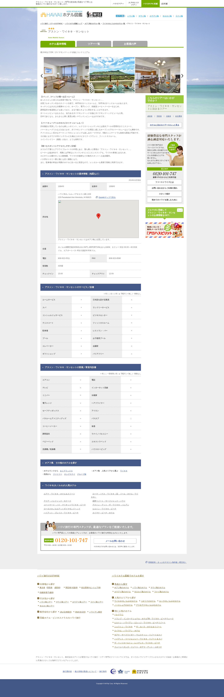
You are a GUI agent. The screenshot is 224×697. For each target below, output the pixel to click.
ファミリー (57, 474)
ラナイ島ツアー (96, 602)
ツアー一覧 (94, 44)
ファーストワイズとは (164, 182)
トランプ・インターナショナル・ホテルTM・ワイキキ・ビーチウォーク (144, 619)
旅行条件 (103, 671)
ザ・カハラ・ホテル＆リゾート (149, 627)
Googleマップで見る (107, 197)
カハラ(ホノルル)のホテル (169, 601)
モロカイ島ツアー (47, 606)
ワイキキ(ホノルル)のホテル (125, 601)
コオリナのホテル (148, 601)
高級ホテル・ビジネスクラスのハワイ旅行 (60, 618)
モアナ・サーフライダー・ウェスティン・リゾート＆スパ (138, 635)
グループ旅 (81, 474)
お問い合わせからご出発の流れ (164, 188)
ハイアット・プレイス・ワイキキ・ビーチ (61, 513)
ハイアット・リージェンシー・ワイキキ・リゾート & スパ (138, 639)
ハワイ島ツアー (46, 602)
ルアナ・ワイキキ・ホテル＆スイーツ (59, 494)
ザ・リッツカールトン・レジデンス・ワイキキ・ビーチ (137, 643)
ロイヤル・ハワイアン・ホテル (127, 631)
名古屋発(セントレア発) (91, 588)
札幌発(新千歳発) (47, 592)
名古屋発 (178, 116)
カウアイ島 (154, 16)
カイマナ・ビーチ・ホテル (103, 513)
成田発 (149, 116)
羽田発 (159, 116)
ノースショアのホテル (123, 605)
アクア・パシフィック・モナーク (57, 501)
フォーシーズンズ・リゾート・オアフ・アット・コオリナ (138, 647)
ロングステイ (69, 474)
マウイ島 (142, 16)
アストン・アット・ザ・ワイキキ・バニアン (110, 505)
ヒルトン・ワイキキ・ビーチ (104, 509)
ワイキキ (123, 471)
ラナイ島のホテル (161, 592)
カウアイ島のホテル (122, 592)
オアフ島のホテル (121, 588)
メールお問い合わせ (115, 541)
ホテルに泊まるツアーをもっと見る (164, 125)
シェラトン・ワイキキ (123, 627)
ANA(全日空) (80, 612)
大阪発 (168, 116)
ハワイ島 (131, 16)
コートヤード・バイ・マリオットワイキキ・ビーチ (65, 505)
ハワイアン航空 (95, 612)
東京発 (42, 588)
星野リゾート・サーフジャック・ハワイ (108, 501)
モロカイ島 (167, 16)
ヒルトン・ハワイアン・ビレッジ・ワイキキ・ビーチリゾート (139, 623)
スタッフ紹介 (164, 194)
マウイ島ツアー (62, 602)
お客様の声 (130, 44)
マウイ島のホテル (158, 588)
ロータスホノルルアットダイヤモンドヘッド (62, 509)
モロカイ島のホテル (142, 592)
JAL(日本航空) (66, 612)
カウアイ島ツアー (79, 602)
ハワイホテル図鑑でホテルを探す (128, 575)
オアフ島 (120, 16)
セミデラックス (66, 471)
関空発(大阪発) (72, 588)
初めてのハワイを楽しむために (164, 200)
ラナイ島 (179, 16)
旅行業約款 (67, 671)
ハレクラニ (118, 614)
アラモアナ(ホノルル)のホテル (148, 605)
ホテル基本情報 (57, 44)
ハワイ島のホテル (139, 588)
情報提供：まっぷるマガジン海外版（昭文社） (167, 562)
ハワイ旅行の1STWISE (48, 575)
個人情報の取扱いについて (86, 671)
